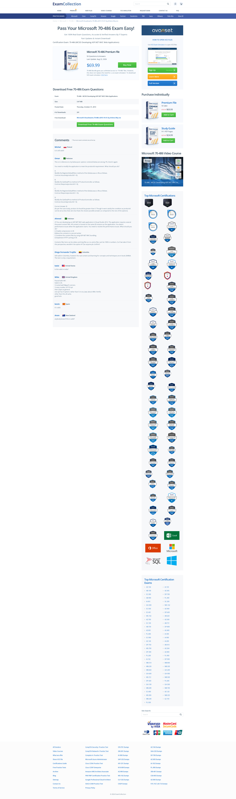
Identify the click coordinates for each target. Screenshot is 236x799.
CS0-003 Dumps (156, 776)
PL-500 (148, 702)
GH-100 (148, 684)
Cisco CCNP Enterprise (93, 767)
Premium (73, 11)
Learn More (154, 76)
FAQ (177, 11)
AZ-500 (167, 619)
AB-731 (167, 623)
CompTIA (93, 16)
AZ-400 (167, 630)
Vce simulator (125, 11)
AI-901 (148, 601)
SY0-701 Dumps (123, 747)
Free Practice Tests (59, 767)
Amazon (103, 16)
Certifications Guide (60, 763)
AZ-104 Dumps (156, 747)
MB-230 (148, 666)
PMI (143, 16)
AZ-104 (148, 587)
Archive (55, 772)
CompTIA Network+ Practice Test (97, 751)
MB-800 (167, 663)
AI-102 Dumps (155, 763)
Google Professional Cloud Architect (98, 780)
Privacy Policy (90, 788)
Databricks (133, 16)
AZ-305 (167, 591)
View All (180, 16)
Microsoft (74, 16)
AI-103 (167, 587)
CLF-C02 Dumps (123, 780)
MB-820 (148, 670)
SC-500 (148, 609)
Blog (54, 776)
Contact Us (56, 784)
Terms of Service (59, 788)
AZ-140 (148, 641)
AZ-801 (148, 630)
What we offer (58, 755)
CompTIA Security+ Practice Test (96, 747)
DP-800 (167, 627)
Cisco (83, 16)
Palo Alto (170, 16)
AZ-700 (148, 619)
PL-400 (148, 634)
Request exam (145, 11)
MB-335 (167, 695)
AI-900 (167, 637)
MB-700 (167, 688)
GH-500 (167, 684)
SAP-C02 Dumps (123, 759)
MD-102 (167, 605)
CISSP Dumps (122, 784)
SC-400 (148, 692)
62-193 (167, 699)
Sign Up (152, 70)
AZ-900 (167, 609)
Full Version (154, 83)
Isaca (151, 16)
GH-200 (167, 670)
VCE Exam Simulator (158, 45)
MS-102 (148, 616)
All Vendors (57, 747)
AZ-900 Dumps (123, 772)
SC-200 (167, 601)
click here (104, 75)
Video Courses (106, 11)
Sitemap (56, 780)
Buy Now (127, 65)
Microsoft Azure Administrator (96, 759)
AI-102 (148, 659)
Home (59, 11)
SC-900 (148, 637)
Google (113, 16)
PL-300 (167, 598)
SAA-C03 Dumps (156, 751)
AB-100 (148, 591)
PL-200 (148, 656)
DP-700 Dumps (156, 755)
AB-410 (167, 645)
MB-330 (167, 666)
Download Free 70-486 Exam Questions (95, 124)
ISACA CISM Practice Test (94, 784)
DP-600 (167, 612)
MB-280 (148, 688)
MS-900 (148, 695)
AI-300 (167, 634)
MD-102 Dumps (123, 776)
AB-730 (148, 627)
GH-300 (148, 605)
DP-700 (167, 594)
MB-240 (148, 699)
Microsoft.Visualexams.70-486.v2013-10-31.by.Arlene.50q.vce (99, 118)
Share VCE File (58, 759)
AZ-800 (167, 652)
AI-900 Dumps (123, 755)
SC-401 (148, 612)
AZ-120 (167, 692)
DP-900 (167, 659)
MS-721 (148, 677)
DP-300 (148, 652)
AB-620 (167, 616)
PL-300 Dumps (156, 767)
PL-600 (167, 681)
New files (88, 11)
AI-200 (167, 641)
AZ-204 (167, 648)
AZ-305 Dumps (156, 759)
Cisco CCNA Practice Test (94, 763)
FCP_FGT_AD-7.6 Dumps (159, 784)
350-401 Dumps (156, 772)
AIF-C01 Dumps (123, 763)
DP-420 (148, 681)
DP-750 (148, 645)
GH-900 (167, 674)
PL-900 (167, 656)
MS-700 (148, 648)
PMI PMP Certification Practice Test (97, 776)
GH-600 (148, 674)
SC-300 (148, 594)
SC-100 (148, 623)
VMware (160, 16)
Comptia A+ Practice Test (94, 755)
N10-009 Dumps (123, 767)
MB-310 (148, 663)
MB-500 (167, 677)
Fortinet (123, 16)
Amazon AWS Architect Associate (97, 772)
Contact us (163, 11)
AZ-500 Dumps (156, 780)
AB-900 (148, 598)
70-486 (71, 21)
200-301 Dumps (123, 751)
